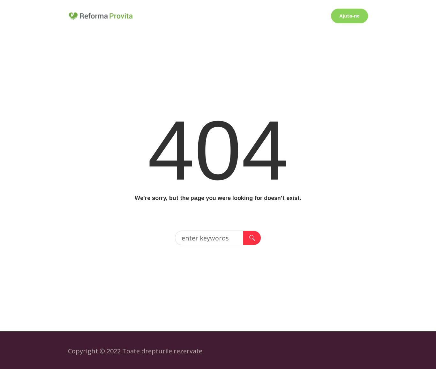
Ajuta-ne (349, 15)
